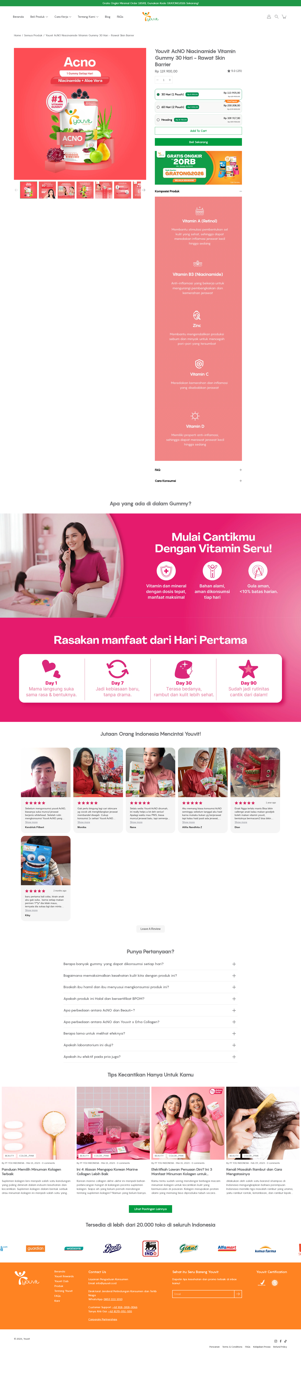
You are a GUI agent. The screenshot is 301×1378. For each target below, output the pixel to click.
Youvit (26, 1338)
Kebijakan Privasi (262, 1346)
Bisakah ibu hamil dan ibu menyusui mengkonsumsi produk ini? (116, 987)
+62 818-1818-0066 (124, 1307)
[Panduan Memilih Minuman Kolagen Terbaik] (38, 1123)
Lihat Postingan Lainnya (150, 1209)
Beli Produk (37, 17)
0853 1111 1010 (113, 1299)
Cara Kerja (61, 17)
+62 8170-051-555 (120, 1311)
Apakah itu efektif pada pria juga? (92, 1056)
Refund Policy (280, 1346)
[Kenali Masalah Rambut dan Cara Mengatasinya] (262, 1123)
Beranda (18, 17)
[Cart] (284, 16)
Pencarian (214, 1346)
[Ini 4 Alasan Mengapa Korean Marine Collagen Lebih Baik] (113, 1123)
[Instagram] (275, 1341)
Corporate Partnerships (102, 1319)
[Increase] (169, 80)
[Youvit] (150, 16)
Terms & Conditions (232, 1346)
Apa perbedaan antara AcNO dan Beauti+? (99, 1010)
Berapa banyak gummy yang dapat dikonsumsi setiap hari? (113, 964)
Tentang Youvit (63, 1291)
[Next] (143, 190)
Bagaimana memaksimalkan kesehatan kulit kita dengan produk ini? (120, 975)
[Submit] (238, 1294)
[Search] (276, 16)
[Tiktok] (285, 1341)
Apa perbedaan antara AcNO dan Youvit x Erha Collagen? (111, 1022)
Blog (107, 17)
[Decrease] (157, 80)
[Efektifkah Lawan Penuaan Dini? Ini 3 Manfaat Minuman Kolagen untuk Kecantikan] (188, 1123)
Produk (58, 1286)
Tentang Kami (86, 17)
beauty (9, 1155)
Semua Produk (33, 35)
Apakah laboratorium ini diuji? (88, 1045)
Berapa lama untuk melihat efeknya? (94, 1033)
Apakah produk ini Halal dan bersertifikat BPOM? (103, 998)
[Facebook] (280, 1341)
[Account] (269, 16)
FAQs (120, 17)
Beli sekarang (198, 142)
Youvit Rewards (64, 1276)
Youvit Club (61, 1281)
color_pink (26, 1155)
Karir (57, 1300)
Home (17, 35)
